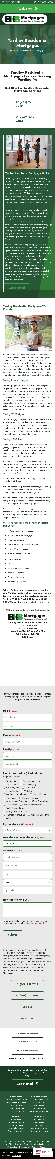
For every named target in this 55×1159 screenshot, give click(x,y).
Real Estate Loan (41, 801)
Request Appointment (39, 1111)
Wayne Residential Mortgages (17, 967)
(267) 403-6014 (29, 628)
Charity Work (38, 1125)
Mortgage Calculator (39, 1131)
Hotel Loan (11, 797)
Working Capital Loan (16, 794)
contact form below (38, 601)
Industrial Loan (39, 794)
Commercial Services (16, 1125)
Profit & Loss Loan (15, 808)
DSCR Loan (11, 804)
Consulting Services (16, 1131)
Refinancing (11, 781)
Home (12, 50)
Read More (16, 1155)
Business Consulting (40, 814)
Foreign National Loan (17, 811)
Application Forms (39, 1128)
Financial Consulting (15, 814)
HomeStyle (30, 787)
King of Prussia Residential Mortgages (31, 956)
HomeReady (12, 791)
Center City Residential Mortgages (19, 950)
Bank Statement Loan (32, 804)
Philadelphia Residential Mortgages (30, 964)
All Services (16, 1119)
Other (8, 818)
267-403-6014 (45, 2)
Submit (12, 935)
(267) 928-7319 (29, 625)
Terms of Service (39, 1147)
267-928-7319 (13, 2)
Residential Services (16, 1122)
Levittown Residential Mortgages (18, 959)
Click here (26, 374)
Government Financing (17, 801)
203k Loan (29, 791)
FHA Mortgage (30, 784)
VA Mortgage (12, 787)
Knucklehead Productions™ (18, 1147)
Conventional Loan (31, 781)
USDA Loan (11, 784)
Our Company (39, 1119)
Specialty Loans (16, 1128)
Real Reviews (38, 1122)
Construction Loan (30, 797)
